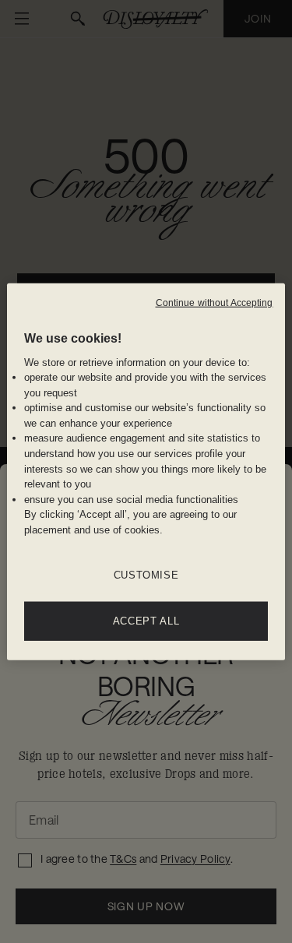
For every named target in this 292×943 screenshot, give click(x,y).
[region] (145, 471)
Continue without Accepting (214, 302)
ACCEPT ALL (146, 621)
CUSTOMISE (146, 575)
